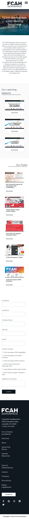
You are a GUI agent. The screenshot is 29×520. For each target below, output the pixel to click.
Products (5, 476)
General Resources (6, 455)
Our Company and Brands (7, 433)
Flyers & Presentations (7, 466)
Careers (5, 472)
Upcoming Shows (6, 448)
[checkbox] (14, 363)
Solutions (5, 438)
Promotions (6, 481)
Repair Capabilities (6, 486)
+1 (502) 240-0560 (8, 426)
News (4, 443)
